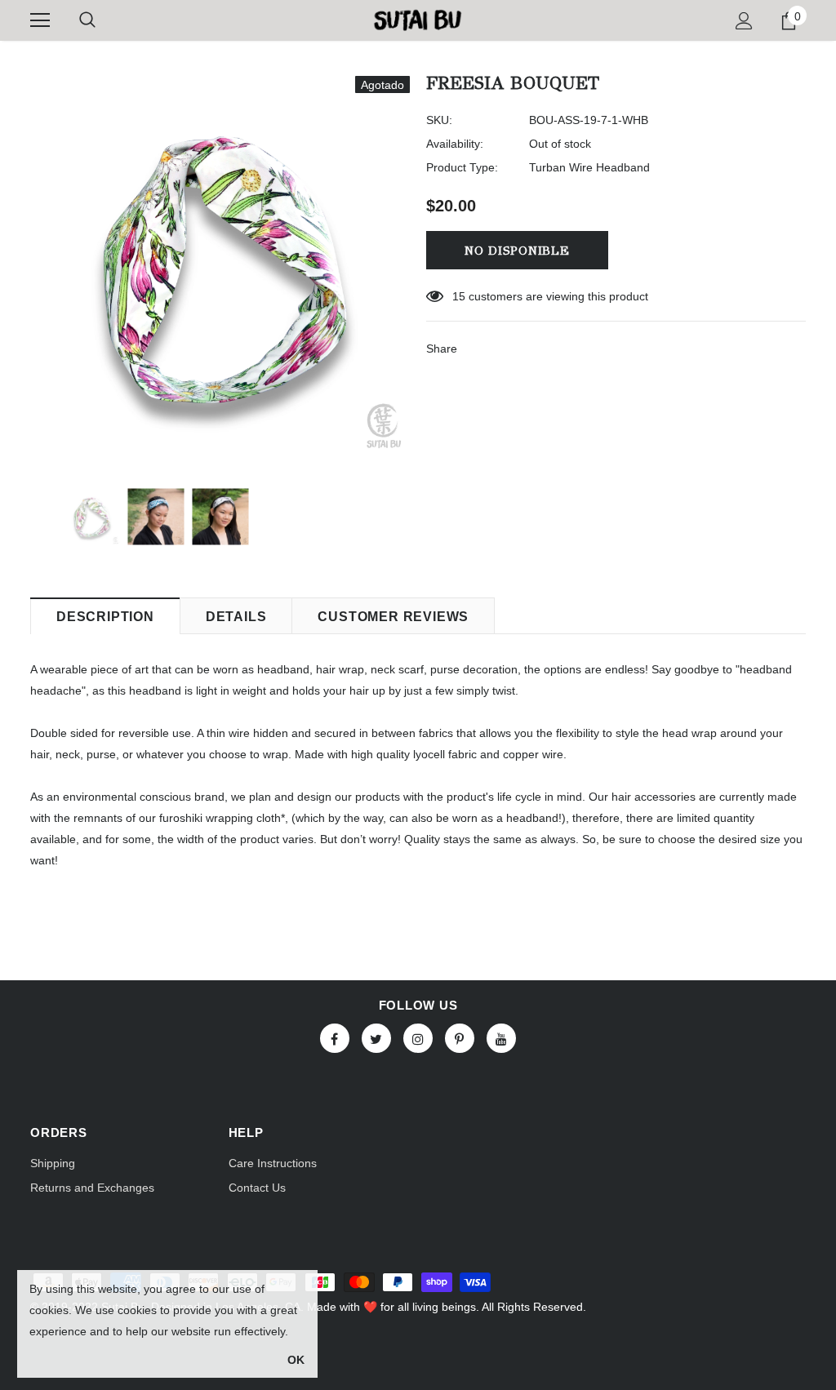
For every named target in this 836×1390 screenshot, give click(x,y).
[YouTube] (501, 1038)
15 (458, 296)
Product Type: (462, 167)
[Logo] (417, 19)
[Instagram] (418, 1038)
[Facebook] (334, 1038)
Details (236, 617)
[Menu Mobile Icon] (40, 20)
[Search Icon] (87, 20)
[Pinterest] (459, 1038)
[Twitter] (376, 1038)
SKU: (439, 120)
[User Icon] (744, 20)
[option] (220, 265)
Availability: (454, 143)
